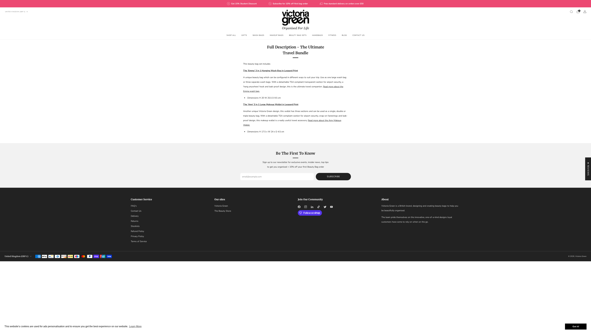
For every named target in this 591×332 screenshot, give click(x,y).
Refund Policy (137, 231)
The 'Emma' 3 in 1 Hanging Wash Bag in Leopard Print (270, 70)
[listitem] (242, 3)
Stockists (135, 226)
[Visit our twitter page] (325, 207)
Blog (344, 35)
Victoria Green (221, 205)
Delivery (135, 216)
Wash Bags (258, 35)
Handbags (317, 35)
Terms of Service (139, 241)
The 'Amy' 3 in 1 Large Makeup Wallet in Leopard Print (270, 104)
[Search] (571, 11)
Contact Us (358, 35)
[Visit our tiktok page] (318, 207)
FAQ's (134, 205)
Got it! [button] (576, 326)
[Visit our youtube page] (331, 207)
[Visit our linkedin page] (312, 207)
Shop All (231, 35)
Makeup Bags (276, 35)
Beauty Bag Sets (298, 35)
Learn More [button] (135, 326)
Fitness (332, 35)
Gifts (244, 35)
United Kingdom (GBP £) (15, 12)
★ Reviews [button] (588, 169)
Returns (134, 221)
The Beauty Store (222, 210)
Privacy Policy (137, 236)
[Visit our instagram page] (305, 207)
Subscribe (333, 176)
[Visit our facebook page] (299, 207)
